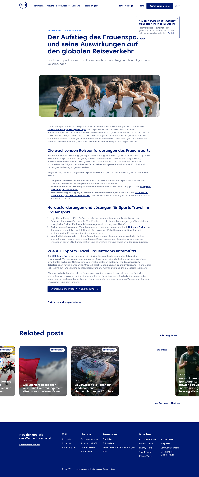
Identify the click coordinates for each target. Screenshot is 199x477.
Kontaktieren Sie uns (160, 6)
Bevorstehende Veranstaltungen (119, 448)
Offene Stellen (88, 448)
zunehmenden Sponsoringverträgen (67, 130)
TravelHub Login (125, 6)
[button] (177, 6)
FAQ (105, 452)
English (171, 33)
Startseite (66, 439)
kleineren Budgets (138, 227)
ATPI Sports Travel (61, 256)
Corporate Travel (147, 440)
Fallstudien (108, 444)
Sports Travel (167, 440)
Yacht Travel (145, 452)
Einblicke (107, 439)
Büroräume (86, 452)
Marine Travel (146, 444)
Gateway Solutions (170, 448)
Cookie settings (109, 469)
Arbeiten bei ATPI (89, 444)
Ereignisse (165, 444)
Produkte (50, 6)
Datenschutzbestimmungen (91, 469)
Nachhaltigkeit (69, 448)
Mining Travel (145, 456)
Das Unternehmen (89, 439)
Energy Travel (146, 448)
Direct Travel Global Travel (167, 453)
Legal (78, 469)
